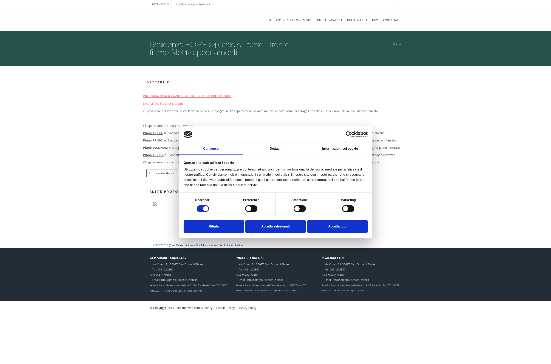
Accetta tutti (337, 226)
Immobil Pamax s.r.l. (329, 20)
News (375, 20)
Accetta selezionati (275, 226)
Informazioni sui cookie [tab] (340, 149)
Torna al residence (162, 173)
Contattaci (391, 20)
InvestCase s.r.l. (357, 20)
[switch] (251, 208)
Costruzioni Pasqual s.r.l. (294, 20)
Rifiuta (214, 226)
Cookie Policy (225, 308)
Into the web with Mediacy (194, 308)
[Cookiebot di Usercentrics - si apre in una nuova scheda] (349, 134)
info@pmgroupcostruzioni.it (193, 4)
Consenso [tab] (211, 149)
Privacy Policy (246, 308)
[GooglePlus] (398, 307)
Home (268, 20)
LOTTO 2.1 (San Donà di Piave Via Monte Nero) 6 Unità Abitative (198, 245)
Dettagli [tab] (276, 149)
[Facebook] (393, 307)
